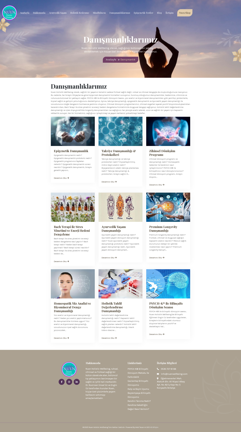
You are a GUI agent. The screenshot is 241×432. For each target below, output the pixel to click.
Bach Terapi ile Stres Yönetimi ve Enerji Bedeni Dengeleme (72, 230)
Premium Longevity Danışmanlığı (163, 228)
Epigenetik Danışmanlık (71, 151)
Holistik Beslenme (79, 13)
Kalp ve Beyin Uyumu (138, 389)
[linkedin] (77, 382)
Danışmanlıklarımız (119, 13)
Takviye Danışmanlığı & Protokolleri (119, 153)
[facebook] (62, 382)
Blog (159, 13)
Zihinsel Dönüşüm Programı (162, 153)
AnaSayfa (24, 13)
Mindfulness (99, 13)
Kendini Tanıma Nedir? (139, 401)
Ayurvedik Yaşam (58, 13)
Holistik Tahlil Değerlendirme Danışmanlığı (112, 307)
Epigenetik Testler (143, 13)
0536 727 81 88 (168, 369)
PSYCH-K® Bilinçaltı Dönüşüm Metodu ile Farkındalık (138, 373)
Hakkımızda (39, 13)
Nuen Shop (185, 12)
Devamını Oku (60, 178)
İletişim (169, 13)
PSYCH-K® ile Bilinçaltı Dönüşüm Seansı (166, 305)
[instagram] (69, 382)
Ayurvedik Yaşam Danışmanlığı (114, 228)
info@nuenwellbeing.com (174, 374)
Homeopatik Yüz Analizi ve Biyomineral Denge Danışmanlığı (72, 307)
